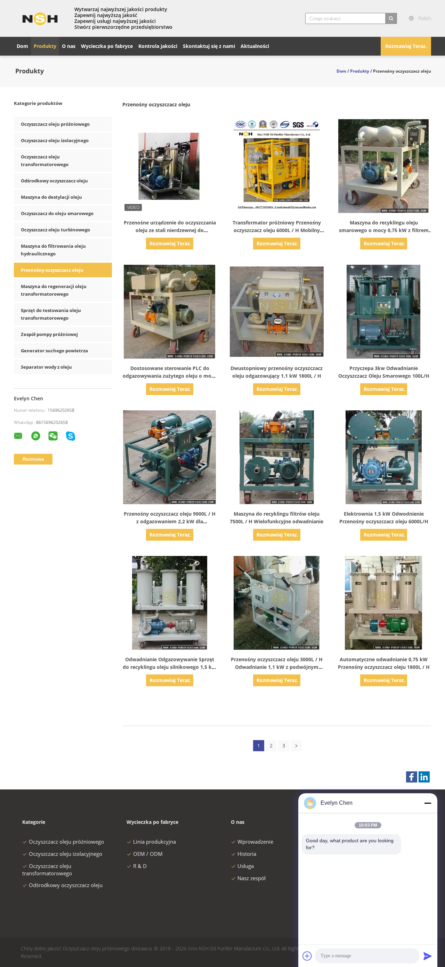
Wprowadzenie (255, 841)
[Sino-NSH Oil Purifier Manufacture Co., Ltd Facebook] (411, 776)
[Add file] (307, 956)
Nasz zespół (251, 878)
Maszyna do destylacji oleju (51, 197)
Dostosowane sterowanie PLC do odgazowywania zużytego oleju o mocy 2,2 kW (170, 376)
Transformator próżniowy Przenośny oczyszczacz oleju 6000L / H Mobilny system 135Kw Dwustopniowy (277, 230)
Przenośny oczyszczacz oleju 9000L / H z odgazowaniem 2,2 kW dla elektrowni (170, 521)
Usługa (245, 865)
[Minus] (427, 803)
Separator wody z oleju (46, 367)
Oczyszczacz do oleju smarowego (57, 213)
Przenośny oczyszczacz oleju (52, 270)
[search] (391, 18)
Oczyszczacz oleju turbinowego (55, 230)
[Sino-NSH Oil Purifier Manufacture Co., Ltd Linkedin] (424, 776)
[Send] (427, 956)
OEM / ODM (148, 853)
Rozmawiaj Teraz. (406, 46)
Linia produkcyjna (154, 841)
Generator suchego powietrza (54, 350)
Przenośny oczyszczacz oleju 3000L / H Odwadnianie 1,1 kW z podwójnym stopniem (277, 667)
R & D (140, 865)
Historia (246, 853)
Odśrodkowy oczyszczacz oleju (54, 181)
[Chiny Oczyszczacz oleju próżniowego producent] (40, 18)
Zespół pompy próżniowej (49, 334)
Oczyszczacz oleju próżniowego (55, 124)
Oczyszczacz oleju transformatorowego (47, 869)
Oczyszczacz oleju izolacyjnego (55, 140)
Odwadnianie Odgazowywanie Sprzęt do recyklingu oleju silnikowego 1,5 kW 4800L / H (170, 667)
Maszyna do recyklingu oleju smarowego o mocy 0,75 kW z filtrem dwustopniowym (384, 230)
